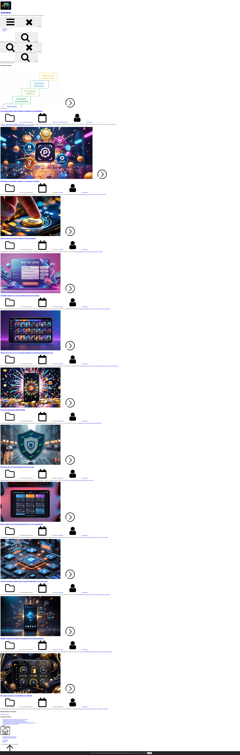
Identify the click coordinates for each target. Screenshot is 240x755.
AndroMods (5, 12)
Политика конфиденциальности (10, 736)
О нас (4, 30)
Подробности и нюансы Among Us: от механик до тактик (19, 181)
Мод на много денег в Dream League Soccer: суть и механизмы (21, 524)
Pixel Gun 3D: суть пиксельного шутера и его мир (17, 467)
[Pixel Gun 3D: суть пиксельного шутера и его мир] (40, 464)
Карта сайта (5, 739)
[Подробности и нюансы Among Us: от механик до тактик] (56, 178)
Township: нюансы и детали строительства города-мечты (19, 295)
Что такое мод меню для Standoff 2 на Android (16, 695)
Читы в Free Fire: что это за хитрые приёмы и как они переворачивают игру (26, 352)
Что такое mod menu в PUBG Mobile (12, 410)
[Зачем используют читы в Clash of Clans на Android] (40, 235)
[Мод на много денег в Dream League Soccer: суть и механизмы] (40, 521)
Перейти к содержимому (5, 1)
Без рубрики (30, 122)
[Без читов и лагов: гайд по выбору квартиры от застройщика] (40, 107)
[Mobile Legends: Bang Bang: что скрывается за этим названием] (40, 635)
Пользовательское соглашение (9, 737)
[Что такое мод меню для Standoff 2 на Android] (40, 692)
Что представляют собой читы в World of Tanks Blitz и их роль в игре (24, 581)
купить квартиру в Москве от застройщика (15, 124)
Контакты (5, 29)
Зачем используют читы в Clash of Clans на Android (18, 238)
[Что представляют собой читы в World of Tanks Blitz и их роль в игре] (40, 578)
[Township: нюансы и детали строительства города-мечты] (40, 292)
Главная (4, 28)
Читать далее (17, 125)
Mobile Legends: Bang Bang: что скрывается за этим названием (21, 638)
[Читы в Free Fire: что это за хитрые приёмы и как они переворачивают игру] (40, 350)
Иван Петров (89, 122)
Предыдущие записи (4, 714)
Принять (149, 753)
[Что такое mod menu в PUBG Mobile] (40, 407)
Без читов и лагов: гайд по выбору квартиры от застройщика (21, 111)
